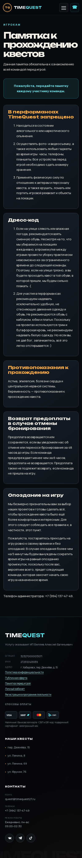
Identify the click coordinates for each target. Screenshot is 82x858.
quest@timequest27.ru (20, 797)
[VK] (9, 838)
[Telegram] (20, 838)
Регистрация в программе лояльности (28, 694)
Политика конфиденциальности (24, 672)
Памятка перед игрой (18, 683)
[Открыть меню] (63, 7)
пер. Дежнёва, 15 (17, 747)
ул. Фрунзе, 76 (15, 772)
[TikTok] (30, 838)
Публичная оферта (16, 678)
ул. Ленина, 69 (16, 763)
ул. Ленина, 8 (15, 755)
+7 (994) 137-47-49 (74, 7)
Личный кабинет (15, 689)
